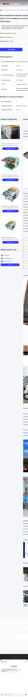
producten (7, 10)
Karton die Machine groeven (18, 10)
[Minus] (26, 661)
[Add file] (2, 694)
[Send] (26, 694)
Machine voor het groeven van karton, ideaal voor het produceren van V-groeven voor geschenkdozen (10, 145)
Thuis (15, 4)
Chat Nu (10, 49)
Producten (24, 4)
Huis (3, 10)
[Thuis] (6, 3)
